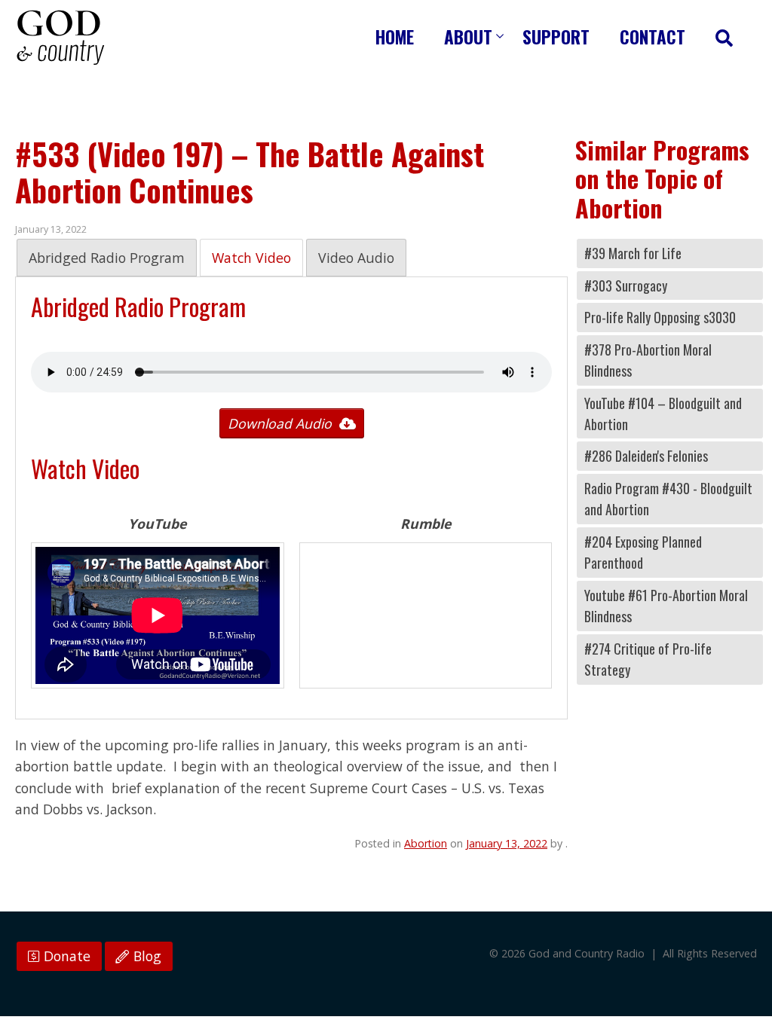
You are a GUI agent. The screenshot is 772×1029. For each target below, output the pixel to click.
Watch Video (251, 258)
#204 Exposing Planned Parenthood (643, 552)
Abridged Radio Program (107, 258)
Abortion (425, 843)
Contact (652, 36)
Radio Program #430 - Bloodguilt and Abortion (668, 498)
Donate (65, 956)
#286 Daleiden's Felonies (646, 456)
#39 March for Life (633, 253)
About (468, 36)
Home (394, 36)
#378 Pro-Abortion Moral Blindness (648, 360)
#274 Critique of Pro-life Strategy (648, 659)
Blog (145, 956)
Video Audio (356, 258)
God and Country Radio (60, 38)
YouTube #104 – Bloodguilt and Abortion (663, 413)
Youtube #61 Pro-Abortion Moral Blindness (666, 605)
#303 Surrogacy (625, 285)
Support (556, 36)
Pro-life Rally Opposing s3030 (660, 317)
